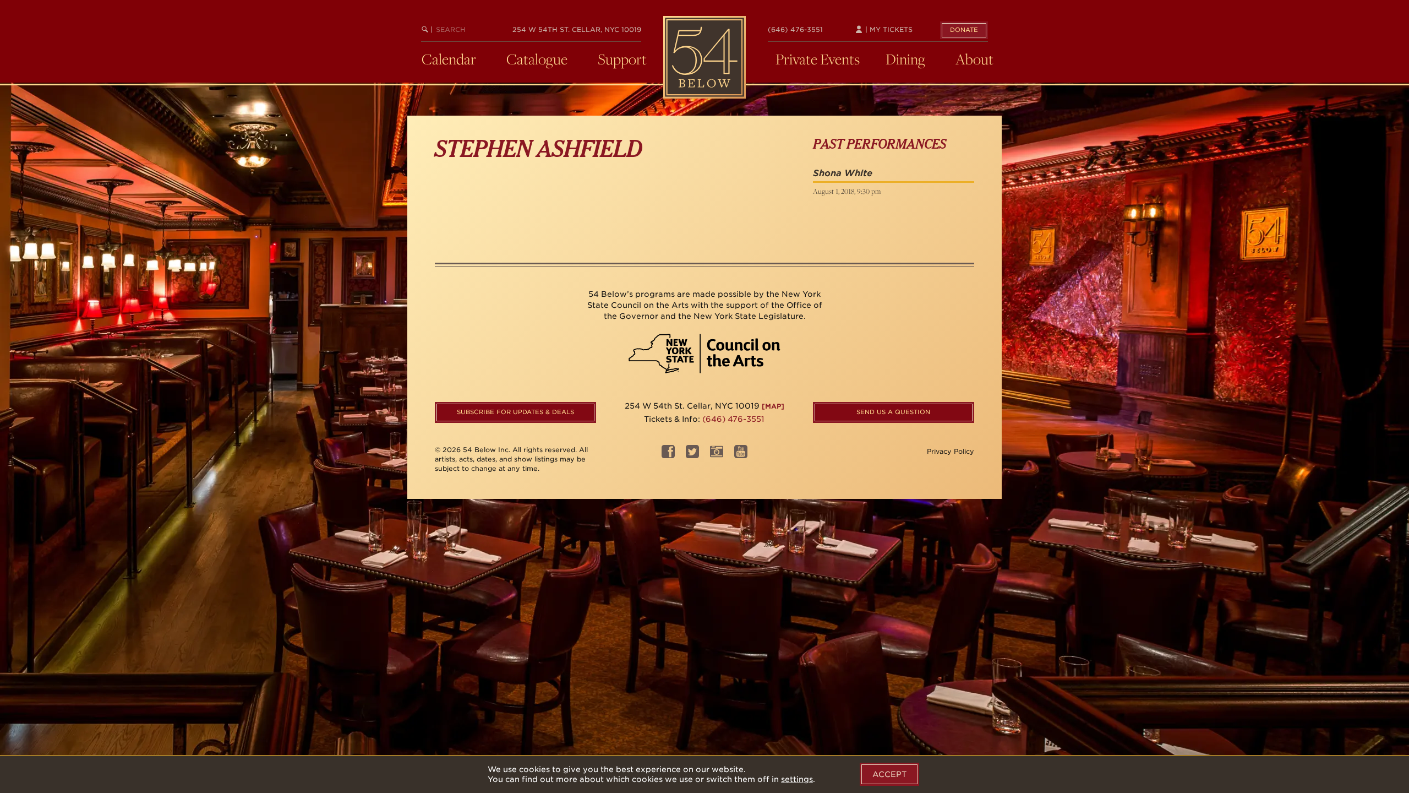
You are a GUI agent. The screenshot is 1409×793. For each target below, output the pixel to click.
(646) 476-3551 (795, 29)
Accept (889, 774)
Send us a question (893, 412)
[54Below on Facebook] (668, 455)
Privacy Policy (950, 451)
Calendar (449, 58)
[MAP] (773, 406)
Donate (964, 30)
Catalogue (536, 58)
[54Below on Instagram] (716, 455)
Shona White (842, 173)
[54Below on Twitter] (692, 455)
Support (622, 58)
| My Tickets (888, 29)
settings (797, 779)
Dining (905, 58)
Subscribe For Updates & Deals (515, 412)
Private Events (818, 58)
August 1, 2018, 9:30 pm (847, 191)
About (974, 58)
